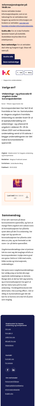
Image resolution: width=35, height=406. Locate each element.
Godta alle (8, 56)
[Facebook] (7, 370)
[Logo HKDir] (6, 72)
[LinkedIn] (13, 370)
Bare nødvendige (11, 62)
